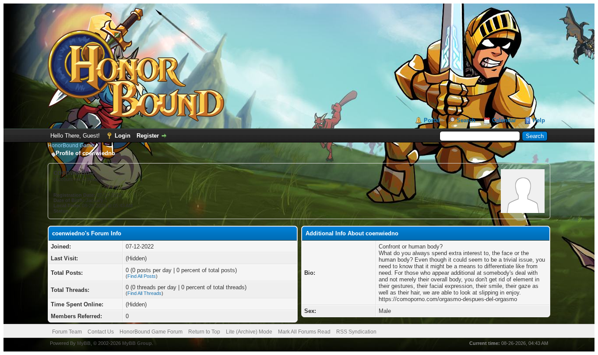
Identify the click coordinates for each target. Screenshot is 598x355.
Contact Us (101, 332)
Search (466, 120)
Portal (432, 120)
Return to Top (204, 332)
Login (122, 135)
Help (539, 120)
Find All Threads (144, 293)
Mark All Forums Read (304, 332)
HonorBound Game (71, 145)
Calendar (504, 120)
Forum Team (67, 332)
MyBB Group (137, 343)
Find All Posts (141, 276)
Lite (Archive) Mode (249, 332)
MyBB (84, 343)
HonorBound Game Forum (151, 332)
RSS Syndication (356, 332)
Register (148, 135)
